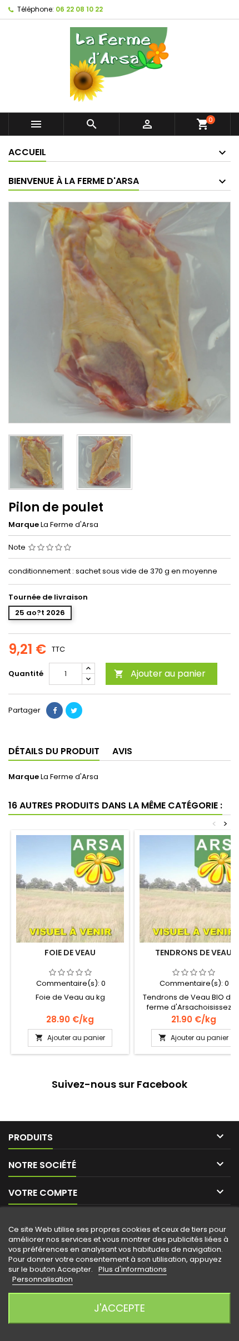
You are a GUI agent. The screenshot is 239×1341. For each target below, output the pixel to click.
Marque (23, 525)
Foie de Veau (70, 952)
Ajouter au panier (160, 673)
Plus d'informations (132, 1269)
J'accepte (119, 1308)
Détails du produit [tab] (53, 751)
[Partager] (54, 710)
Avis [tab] (122, 751)
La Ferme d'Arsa (69, 776)
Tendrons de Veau (193, 952)
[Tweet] (74, 710)
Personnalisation (42, 1279)
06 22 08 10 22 (79, 9)
